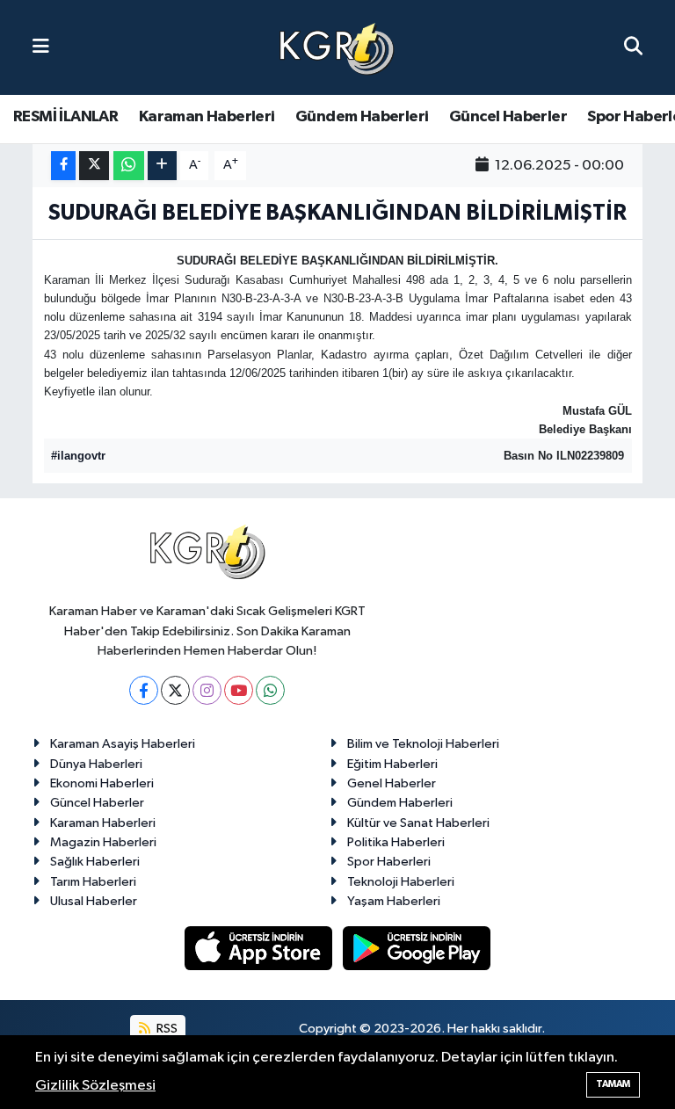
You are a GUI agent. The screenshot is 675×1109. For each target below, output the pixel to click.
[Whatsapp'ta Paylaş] (128, 165)
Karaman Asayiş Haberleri (122, 743)
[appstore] (260, 947)
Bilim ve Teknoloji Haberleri (423, 743)
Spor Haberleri (389, 861)
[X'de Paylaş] (94, 165)
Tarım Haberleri (93, 881)
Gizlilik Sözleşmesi (95, 1085)
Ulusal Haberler (93, 901)
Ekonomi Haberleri (102, 783)
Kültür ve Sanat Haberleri (418, 823)
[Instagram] (206, 690)
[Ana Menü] (41, 47)
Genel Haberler (391, 783)
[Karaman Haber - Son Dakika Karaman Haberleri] (336, 48)
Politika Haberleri (396, 842)
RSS (166, 1028)
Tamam (613, 1084)
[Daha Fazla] (162, 165)
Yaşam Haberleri (393, 901)
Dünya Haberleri (96, 764)
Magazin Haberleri (103, 842)
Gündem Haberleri (361, 117)
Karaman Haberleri (207, 117)
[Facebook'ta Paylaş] (63, 165)
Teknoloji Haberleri (400, 881)
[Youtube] (238, 690)
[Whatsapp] (270, 690)
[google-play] (417, 947)
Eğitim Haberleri (392, 764)
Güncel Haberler (508, 117)
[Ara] (633, 47)
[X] (175, 690)
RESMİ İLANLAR (65, 117)
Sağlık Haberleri (95, 861)
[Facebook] (143, 690)
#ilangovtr (78, 455)
